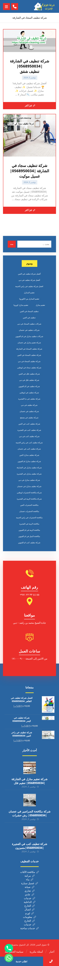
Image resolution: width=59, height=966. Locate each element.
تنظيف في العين (29, 317)
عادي (27, 894)
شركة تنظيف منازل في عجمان (29, 486)
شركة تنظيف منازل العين (29, 455)
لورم (27, 913)
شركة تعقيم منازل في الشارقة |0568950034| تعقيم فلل (29, 781)
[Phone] (9, 948)
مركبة (28, 875)
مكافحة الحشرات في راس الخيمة (29, 517)
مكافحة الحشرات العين (29, 505)
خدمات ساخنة (27, 928)
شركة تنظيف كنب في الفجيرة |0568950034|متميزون (29, 846)
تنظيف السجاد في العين (29, 311)
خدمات (27, 898)
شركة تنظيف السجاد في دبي (29, 361)
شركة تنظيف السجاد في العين (29, 355)
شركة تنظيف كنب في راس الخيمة (29, 442)
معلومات (27, 917)
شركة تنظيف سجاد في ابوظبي (29, 367)
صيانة (28, 887)
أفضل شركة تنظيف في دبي (29, 280)
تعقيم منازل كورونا (21, 305)
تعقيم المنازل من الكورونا (29, 298)
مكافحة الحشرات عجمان (29, 511)
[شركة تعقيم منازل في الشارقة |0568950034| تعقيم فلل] (29, 767)
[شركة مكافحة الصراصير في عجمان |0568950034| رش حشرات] (29, 800)
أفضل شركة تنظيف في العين (29, 273)
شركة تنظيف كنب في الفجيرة (29, 430)
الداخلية (28, 902)
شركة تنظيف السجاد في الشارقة (29, 348)
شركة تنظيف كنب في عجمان (29, 448)
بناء (27, 879)
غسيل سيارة (27, 883)
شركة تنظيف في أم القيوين (29, 386)
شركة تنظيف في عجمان (29, 411)
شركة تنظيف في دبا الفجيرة (29, 398)
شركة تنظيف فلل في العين (29, 373)
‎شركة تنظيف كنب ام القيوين (29, 542)
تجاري (28, 890)
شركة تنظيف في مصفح (29, 417)
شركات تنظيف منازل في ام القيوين (29, 336)
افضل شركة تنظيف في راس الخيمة (29, 286)
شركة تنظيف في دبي (29, 405)
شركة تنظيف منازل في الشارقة (29, 467)
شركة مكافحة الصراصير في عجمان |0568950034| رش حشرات (30, 813)
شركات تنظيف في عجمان (29, 330)
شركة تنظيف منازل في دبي (29, 480)
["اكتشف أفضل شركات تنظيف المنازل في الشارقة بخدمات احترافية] (45, 6)
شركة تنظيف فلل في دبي (29, 380)
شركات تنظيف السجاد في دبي (29, 323)
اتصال (28, 909)
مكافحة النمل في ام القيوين (29, 536)
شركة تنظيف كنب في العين (29, 423)
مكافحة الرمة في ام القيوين (29, 530)
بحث (11, 244)
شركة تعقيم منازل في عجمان (29, 342)
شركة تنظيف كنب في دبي (29, 436)
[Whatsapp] (9, 958)
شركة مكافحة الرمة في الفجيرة (29, 498)
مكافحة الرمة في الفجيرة (29, 523)
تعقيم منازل (40, 305)
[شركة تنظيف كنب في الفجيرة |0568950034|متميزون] (29, 832)
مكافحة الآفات (27, 872)
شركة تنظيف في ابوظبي (29, 392)
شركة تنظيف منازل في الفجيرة (29, 473)
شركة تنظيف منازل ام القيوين (29, 461)
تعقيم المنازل (29, 292)
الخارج (27, 905)
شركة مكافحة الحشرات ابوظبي (29, 492)
